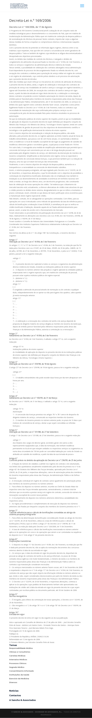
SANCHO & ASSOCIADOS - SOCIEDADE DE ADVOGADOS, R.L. (37, 712)
